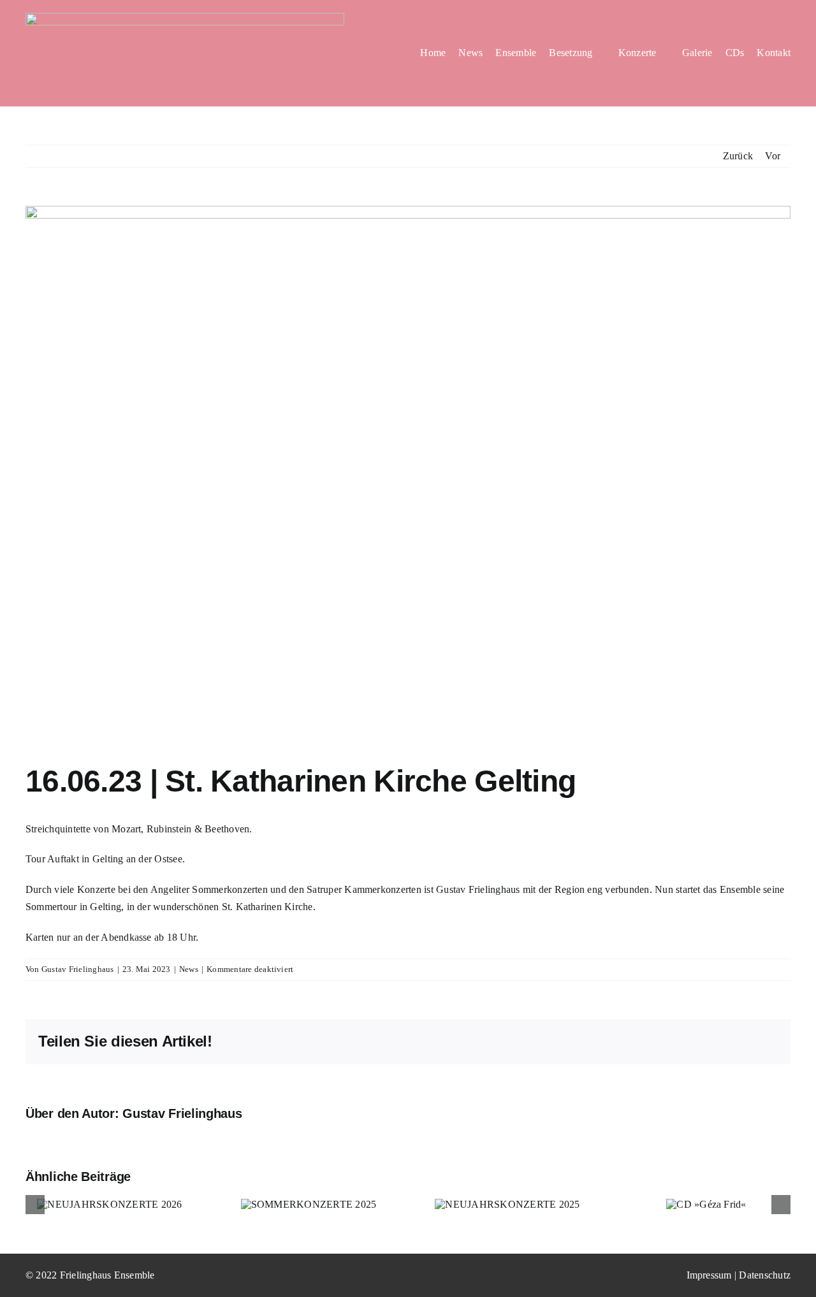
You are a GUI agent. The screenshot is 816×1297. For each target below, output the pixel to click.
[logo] (185, 17)
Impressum (709, 1275)
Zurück (738, 155)
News (188, 969)
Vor (772, 155)
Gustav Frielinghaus (77, 969)
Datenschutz (764, 1275)
